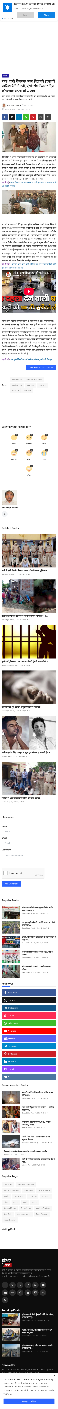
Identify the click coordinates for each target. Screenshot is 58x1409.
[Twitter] (12, 1285)
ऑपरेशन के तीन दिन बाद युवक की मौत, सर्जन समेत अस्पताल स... (37, 908)
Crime (6, 1202)
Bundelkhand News (25, 1184)
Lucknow (33, 1196)
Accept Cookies (29, 1401)
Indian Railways (10, 1220)
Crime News (26, 1208)
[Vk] (43, 1292)
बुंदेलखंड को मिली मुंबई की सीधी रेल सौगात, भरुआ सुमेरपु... (38, 1315)
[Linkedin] (27, 1292)
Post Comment (11, 883)
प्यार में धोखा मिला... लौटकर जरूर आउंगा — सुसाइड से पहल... (37, 1138)
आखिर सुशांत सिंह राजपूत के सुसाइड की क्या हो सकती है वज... (27, 752)
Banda (6, 1196)
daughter (42, 385)
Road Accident (42, 1214)
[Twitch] (35, 1292)
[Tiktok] (27, 1285)
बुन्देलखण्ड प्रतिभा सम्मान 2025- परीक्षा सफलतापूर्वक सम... (36, 1123)
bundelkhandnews (11, 1190)
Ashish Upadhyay (8, 665)
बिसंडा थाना (27, 390)
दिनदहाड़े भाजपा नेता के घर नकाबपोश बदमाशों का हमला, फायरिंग (25, 1151)
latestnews (28, 1190)
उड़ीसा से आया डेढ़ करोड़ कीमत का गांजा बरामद (21, 798)
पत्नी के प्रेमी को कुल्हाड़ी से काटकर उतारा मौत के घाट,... (38, 1160)
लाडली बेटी (15, 390)
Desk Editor (26, 913)
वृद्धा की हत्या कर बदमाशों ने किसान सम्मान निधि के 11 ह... (25, 615)
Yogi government (24, 1214)
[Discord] (5, 1292)
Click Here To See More (40, 367)
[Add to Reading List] (48, 117)
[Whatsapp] (35, 1285)
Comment (6, 849)
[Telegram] (12, 1292)
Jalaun (34, 1202)
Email (4, 838)
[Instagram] (20, 1285)
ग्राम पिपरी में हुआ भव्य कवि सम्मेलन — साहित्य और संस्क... (38, 1108)
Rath (25, 1202)
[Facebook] (5, 1285)
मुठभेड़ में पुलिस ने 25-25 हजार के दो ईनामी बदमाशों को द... (26, 661)
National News (10, 1208)
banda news (17, 379)
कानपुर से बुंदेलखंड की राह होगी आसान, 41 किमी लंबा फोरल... (38, 923)
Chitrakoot (8, 1184)
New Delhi (8, 1214)
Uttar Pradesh (44, 1190)
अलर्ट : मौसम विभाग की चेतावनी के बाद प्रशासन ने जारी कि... (39, 938)
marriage (30, 385)
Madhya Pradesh (43, 1208)
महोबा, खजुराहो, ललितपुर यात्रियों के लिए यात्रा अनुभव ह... (37, 1331)
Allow (49, 13)
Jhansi (15, 1202)
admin (4, 802)
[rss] (5, 1300)
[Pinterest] (20, 1292)
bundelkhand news (34, 379)
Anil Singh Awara (10, 507)
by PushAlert (8, 17)
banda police (17, 385)
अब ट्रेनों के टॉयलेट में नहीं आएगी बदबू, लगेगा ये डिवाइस (31, 359)
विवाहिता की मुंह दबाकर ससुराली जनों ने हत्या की (21, 707)
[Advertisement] (29, 44)
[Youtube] (43, 1285)
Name (4, 826)
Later (34, 13)
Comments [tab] (8, 817)
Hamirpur (46, 1196)
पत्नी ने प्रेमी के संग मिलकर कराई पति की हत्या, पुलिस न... (25, 570)
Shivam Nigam (7, 756)
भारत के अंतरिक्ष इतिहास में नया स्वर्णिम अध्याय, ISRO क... (38, 1093)
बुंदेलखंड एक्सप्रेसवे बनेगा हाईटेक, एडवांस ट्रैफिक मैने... (37, 1346)
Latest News (19, 1196)
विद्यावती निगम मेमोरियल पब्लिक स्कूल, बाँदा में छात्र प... (37, 953)
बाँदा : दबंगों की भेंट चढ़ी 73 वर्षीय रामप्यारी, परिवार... (36, 967)
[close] (54, 1375)
